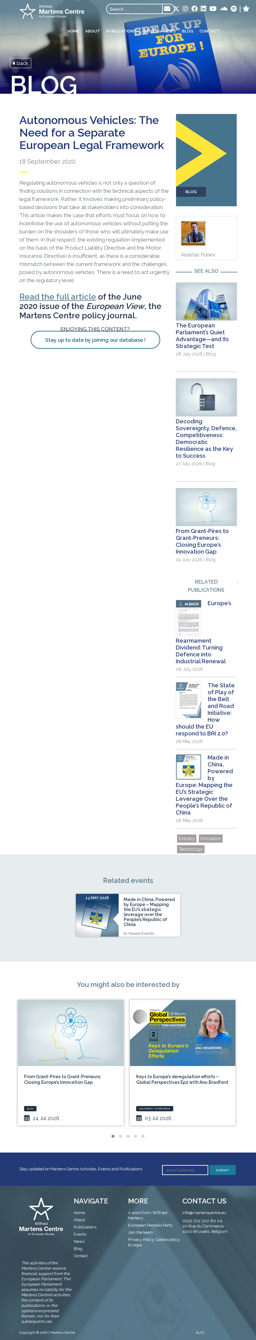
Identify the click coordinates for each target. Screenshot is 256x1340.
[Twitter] (176, 9)
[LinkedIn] (203, 9)
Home (73, 31)
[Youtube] (213, 9)
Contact (209, 31)
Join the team (140, 1232)
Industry (187, 838)
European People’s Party (150, 1225)
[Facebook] (194, 9)
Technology (191, 849)
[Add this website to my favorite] (246, 9)
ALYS (200, 1333)
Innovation (210, 838)
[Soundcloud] (224, 9)
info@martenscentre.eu (204, 1212)
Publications (121, 31)
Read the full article (57, 296)
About (92, 31)
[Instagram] (185, 9)
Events (150, 31)
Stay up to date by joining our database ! (95, 340)
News (170, 31)
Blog (187, 31)
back (22, 63)
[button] (113, 1136)
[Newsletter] (167, 9)
